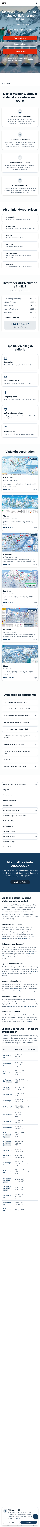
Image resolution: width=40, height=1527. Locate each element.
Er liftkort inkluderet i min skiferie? (14, 760)
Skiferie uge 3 (7, 1107)
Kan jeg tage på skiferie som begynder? (17, 722)
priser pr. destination (23, 938)
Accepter (28, 1522)
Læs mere (17, 1518)
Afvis (13, 1522)
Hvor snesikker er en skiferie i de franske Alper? (17, 752)
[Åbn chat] (35, 1516)
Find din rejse (21, 52)
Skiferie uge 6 (7, 1127)
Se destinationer (20, 44)
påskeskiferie (32, 951)
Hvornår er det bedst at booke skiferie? (16, 729)
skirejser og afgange (30, 1006)
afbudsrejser (28, 1021)
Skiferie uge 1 (7, 1094)
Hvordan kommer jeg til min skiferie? (15, 766)
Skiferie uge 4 (7, 1114)
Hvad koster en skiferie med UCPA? (15, 702)
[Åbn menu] (36, 3)
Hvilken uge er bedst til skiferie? (14, 744)
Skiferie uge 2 (7, 1100)
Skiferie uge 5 (7, 1121)
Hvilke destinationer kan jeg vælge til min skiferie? (17, 736)
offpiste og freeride (24, 991)
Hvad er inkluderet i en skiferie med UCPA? (17, 709)
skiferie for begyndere (15, 988)
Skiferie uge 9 (7, 1150)
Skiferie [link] (8, 83)
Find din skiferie (20, 38)
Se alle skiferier (20, 882)
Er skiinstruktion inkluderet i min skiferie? (17, 715)
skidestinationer (13, 1006)
